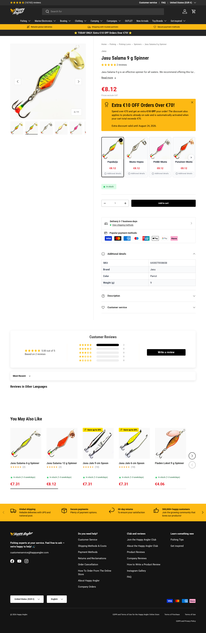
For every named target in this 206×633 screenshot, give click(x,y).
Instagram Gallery (136, 570)
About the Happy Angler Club (142, 546)
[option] (112, 157)
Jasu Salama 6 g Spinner (24, 463)
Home (104, 44)
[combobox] (103, 11)
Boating (63, 21)
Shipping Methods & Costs (92, 546)
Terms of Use (190, 614)
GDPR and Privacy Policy (186, 621)
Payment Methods (88, 552)
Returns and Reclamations (92, 558)
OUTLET (129, 21)
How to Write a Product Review (143, 564)
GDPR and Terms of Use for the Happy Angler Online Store (136, 614)
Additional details (114, 173)
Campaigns (112, 21)
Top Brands (157, 21)
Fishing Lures (125, 44)
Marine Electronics (43, 21)
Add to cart (163, 203)
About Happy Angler (88, 580)
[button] (193, 11)
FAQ (163, 2)
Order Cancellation (88, 564)
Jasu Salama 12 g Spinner (62, 463)
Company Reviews (137, 558)
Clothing (79, 21)
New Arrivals (142, 21)
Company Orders (87, 586)
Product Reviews (136, 552)
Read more (107, 77)
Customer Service (87, 539)
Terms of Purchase (172, 614)
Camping (95, 21)
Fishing (23, 21)
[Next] (191, 157)
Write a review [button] (166, 352)
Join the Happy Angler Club (141, 539)
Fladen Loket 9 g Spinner (169, 463)
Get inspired (176, 21)
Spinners (138, 44)
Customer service (148, 2)
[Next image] (37, 443)
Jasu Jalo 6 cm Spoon (131, 463)
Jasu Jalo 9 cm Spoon (95, 463)
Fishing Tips (177, 539)
